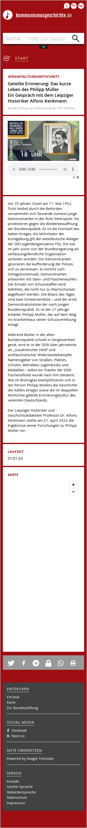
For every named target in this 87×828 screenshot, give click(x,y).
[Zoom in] (73, 484)
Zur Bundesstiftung (22, 708)
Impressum (16, 803)
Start (22, 58)
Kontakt (13, 781)
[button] (12, 663)
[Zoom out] (73, 491)
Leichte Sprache (20, 786)
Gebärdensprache (21, 792)
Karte (11, 702)
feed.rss (18, 736)
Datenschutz (17, 797)
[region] (43, 563)
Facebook (19, 730)
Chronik (13, 697)
